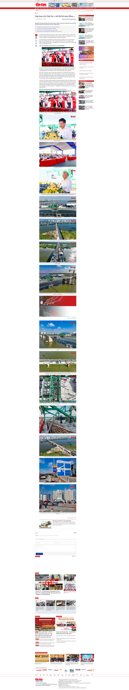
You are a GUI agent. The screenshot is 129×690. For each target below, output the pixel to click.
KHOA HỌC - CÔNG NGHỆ (74, 8)
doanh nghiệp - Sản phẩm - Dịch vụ (41, 652)
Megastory (37, 642)
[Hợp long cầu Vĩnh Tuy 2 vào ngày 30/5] (45, 524)
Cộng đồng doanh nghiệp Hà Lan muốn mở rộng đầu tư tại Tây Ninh (56, 663)
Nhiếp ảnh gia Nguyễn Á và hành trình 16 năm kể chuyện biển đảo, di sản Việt (60, 609)
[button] (74, 604)
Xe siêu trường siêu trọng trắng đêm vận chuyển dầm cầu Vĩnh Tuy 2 (48, 31)
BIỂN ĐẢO (80, 8)
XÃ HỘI (48, 8)
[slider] (53, 313)
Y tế (83, 8)
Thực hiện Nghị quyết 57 (89, 8)
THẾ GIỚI (41, 8)
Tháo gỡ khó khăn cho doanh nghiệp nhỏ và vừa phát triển (70, 583)
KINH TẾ (44, 8)
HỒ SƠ (66, 8)
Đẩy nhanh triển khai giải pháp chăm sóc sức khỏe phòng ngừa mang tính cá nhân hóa (71, 663)
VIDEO (95, 8)
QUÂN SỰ (69, 8)
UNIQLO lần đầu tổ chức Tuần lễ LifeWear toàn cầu (40, 663)
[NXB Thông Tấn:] (46, 671)
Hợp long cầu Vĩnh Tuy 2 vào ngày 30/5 (61, 520)
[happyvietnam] (40, 669)
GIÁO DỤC (58, 8)
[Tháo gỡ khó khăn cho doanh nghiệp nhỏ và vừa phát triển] (70, 577)
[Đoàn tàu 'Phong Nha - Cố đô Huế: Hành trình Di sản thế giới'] (66, 624)
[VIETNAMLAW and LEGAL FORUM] (35, 670)
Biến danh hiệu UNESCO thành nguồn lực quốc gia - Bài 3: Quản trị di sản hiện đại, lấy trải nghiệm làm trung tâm (45, 640)
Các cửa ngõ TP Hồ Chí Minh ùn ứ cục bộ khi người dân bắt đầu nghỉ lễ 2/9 (40, 609)
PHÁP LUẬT (51, 8)
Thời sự (37, 8)
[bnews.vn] (51, 671)
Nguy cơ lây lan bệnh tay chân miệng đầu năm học (70, 592)
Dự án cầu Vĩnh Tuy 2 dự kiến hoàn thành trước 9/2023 (46, 28)
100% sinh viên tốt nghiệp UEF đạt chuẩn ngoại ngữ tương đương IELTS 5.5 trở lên (87, 663)
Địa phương (87, 675)
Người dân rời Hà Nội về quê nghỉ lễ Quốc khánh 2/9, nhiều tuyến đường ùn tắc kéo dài (50, 609)
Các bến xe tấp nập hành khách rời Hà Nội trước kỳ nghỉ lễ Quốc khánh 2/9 (70, 608)
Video (37, 13)
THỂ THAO (62, 8)
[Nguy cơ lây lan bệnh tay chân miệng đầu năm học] (70, 587)
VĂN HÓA (55, 8)
